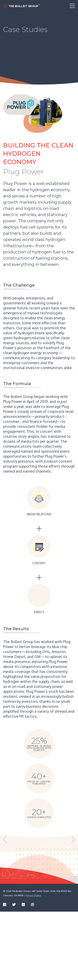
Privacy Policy (33, 895)
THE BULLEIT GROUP (24, 6)
